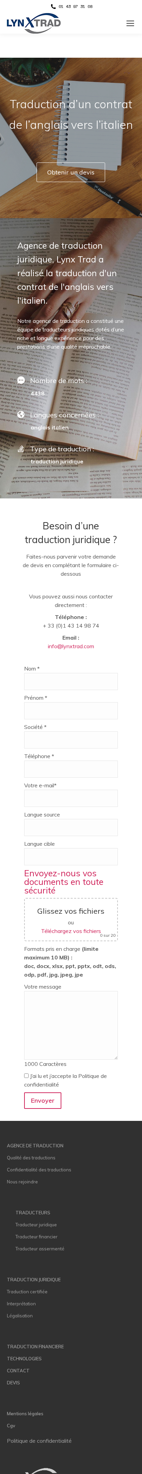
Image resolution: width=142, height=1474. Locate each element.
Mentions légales (25, 1413)
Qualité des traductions (31, 1157)
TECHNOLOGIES (24, 1358)
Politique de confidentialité (39, 1440)
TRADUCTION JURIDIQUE (34, 1279)
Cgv (11, 1425)
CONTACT (18, 1370)
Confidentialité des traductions (39, 1169)
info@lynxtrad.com (71, 646)
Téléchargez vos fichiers (71, 930)
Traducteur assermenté (40, 1248)
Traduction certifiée (27, 1291)
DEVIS (13, 1382)
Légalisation (20, 1315)
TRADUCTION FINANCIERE (35, 1346)
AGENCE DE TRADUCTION (35, 1145)
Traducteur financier (37, 1236)
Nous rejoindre (22, 1181)
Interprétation (21, 1303)
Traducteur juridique (36, 1224)
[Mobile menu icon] (130, 23)
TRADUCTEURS (33, 1212)
